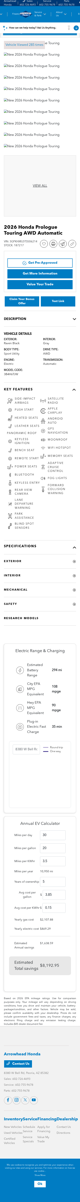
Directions (63, 1133)
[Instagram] (17, 1100)
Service (30, 1119)
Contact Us (20, 1064)
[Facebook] (8, 1100)
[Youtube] (34, 1100)
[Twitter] (25, 1100)
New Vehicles (13, 1127)
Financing (47, 1119)
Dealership (67, 1119)
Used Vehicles (13, 1133)
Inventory (13, 1119)
